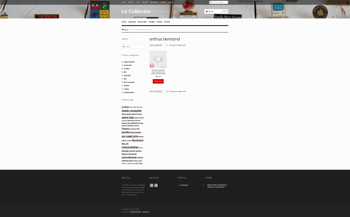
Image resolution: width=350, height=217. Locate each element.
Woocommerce (136, 212)
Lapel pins (132, 22)
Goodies (152, 22)
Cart (138, 2)
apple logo (128, 117)
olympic (125, 151)
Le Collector (136, 11)
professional (131, 154)
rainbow (140, 157)
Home (123, 2)
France (125, 128)
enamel (136, 125)
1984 (135, 107)
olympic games (135, 151)
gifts (138, 129)
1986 (138, 107)
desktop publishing (128, 125)
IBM (125, 72)
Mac (125, 79)
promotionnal (129, 157)
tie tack (133, 163)
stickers (126, 85)
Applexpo (124, 120)
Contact (163, 2)
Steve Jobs (138, 161)
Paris (124, 154)
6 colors (125, 107)
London (129, 140)
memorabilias (130, 147)
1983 (132, 107)
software (125, 161)
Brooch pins (142, 22)
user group (138, 163)
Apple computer (129, 62)
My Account (154, 2)
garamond (132, 129)
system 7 (124, 163)
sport (131, 161)
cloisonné (134, 123)
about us (146, 212)
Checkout (145, 2)
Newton (141, 147)
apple (140, 107)
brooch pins (128, 65)
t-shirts (126, 89)
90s (130, 107)
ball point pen (135, 120)
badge (129, 120)
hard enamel (135, 132)
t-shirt (128, 163)
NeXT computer (129, 82)
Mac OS (125, 144)
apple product (139, 118)
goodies (126, 68)
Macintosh (137, 140)
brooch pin (126, 123)
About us (131, 2)
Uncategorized (129, 92)
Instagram (184, 185)
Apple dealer (126, 114)
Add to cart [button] (158, 81)
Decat (141, 123)
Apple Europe (137, 114)
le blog (170, 2)
